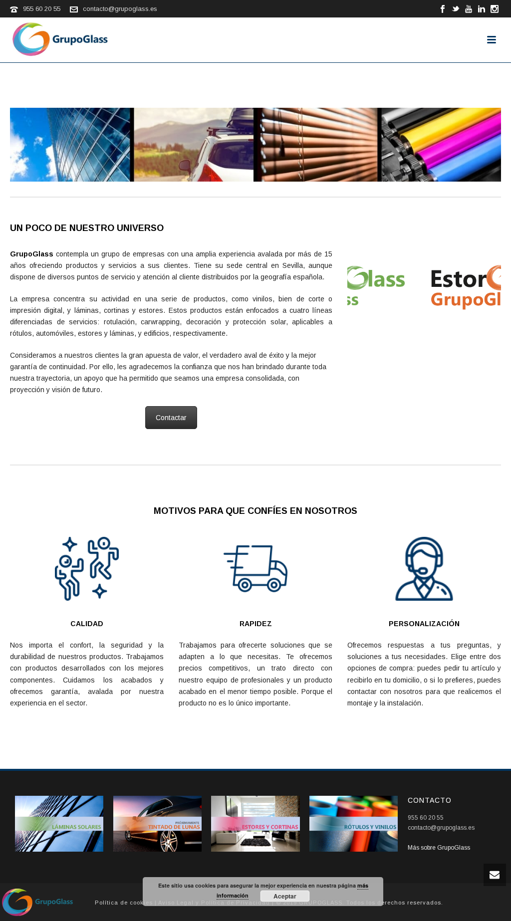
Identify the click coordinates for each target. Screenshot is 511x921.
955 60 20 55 (41, 8)
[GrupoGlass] (37, 901)
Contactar (171, 418)
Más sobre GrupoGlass (439, 847)
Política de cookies (124, 903)
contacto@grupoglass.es (120, 8)
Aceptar (284, 896)
